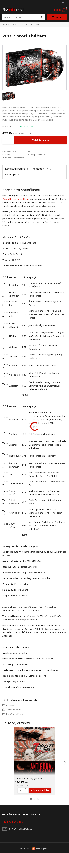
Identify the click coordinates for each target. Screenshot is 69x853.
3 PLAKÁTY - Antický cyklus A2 (28, 778)
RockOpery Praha (14, 714)
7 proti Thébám (13, 709)
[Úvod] (14, 10)
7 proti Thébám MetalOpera (15, 198)
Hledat (42, 17)
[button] (31, 799)
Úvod (4, 24)
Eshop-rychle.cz (43, 848)
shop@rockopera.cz (20, 828)
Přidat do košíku (40, 140)
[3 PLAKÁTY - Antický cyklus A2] (34, 751)
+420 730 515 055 (12, 821)
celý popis (48, 120)
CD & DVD (14, 24)
